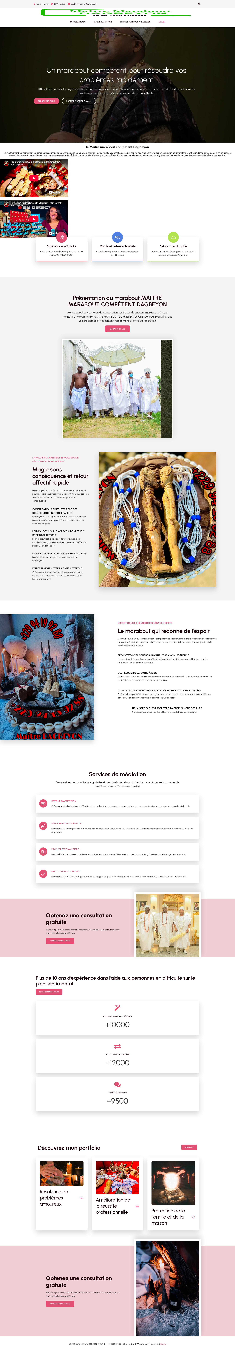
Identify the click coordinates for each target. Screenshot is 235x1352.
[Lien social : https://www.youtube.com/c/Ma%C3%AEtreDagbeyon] (199, 4)
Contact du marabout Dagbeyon (135, 22)
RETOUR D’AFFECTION (102, 22)
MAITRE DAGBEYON (77, 22)
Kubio (163, 1344)
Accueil (162, 22)
